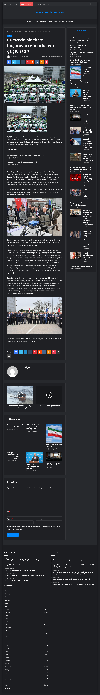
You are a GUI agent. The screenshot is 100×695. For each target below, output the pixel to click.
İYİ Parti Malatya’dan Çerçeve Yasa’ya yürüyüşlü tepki (33, 427)
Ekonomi (43, 21)
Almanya (8, 594)
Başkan (7, 600)
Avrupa (7, 597)
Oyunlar (7, 645)
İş (5, 633)
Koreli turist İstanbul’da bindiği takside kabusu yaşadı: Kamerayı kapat (87, 239)
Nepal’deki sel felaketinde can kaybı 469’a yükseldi (88, 157)
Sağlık (50, 21)
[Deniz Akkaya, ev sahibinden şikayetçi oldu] (75, 130)
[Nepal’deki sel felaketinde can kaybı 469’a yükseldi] (75, 157)
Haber (37, 21)
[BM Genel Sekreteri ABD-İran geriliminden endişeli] (34, 457)
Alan (6, 591)
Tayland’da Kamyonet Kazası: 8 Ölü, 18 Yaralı (47, 4)
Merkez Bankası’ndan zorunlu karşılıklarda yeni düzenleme (80, 168)
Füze (6, 618)
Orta (6, 642)
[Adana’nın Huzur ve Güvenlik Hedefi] (54, 456)
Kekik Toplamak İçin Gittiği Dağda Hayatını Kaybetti (25, 155)
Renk (6, 651)
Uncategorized (9, 679)
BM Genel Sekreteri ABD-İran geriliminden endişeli (34, 467)
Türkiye (7, 670)
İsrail (6, 636)
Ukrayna (7, 676)
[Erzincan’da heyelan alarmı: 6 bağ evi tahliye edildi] (75, 177)
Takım (7, 664)
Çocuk (7, 603)
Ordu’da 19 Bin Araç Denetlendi (81, 266)
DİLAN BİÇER (14, 56)
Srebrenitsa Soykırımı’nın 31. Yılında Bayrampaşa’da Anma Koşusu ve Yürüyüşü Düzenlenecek (88, 217)
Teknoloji (57, 21)
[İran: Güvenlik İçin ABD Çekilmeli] (54, 433)
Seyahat (7, 661)
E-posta (10, 519)
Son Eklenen (81, 31)
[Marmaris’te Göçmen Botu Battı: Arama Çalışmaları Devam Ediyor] (75, 141)
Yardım (7, 682)
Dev (6, 606)
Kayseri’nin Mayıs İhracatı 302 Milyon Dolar (88, 256)
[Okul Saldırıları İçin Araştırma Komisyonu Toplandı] (75, 192)
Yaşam (64, 21)
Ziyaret (7, 688)
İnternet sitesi (40, 519)
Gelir (6, 621)
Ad (8, 511)
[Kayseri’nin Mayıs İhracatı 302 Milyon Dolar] (75, 255)
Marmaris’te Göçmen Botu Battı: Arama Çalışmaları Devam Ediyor (87, 143)
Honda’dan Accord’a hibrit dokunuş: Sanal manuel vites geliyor (80, 107)
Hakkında (8, 627)
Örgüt (7, 639)
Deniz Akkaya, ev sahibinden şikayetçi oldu (88, 130)
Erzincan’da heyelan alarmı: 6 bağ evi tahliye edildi (87, 179)
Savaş (7, 657)
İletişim (71, 21)
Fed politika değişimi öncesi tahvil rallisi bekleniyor (80, 204)
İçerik (7, 630)
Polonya (7, 648)
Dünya (7, 609)
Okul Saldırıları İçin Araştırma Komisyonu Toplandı (88, 193)
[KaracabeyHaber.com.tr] (50, 12)
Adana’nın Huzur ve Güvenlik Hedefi (53, 464)
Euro (6, 615)
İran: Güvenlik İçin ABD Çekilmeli (54, 445)
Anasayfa (29, 21)
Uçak (6, 673)
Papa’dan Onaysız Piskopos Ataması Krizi (22, 162)
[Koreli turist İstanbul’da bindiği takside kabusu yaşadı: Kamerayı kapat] (75, 234)
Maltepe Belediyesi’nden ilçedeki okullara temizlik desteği (13, 455)
